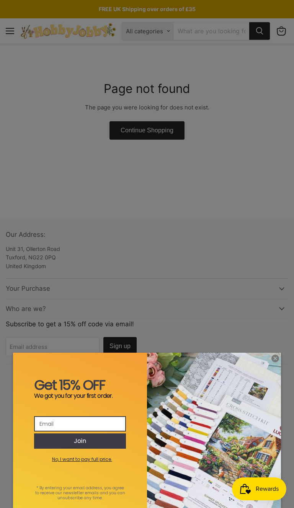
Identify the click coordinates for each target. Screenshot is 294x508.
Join (80, 440)
